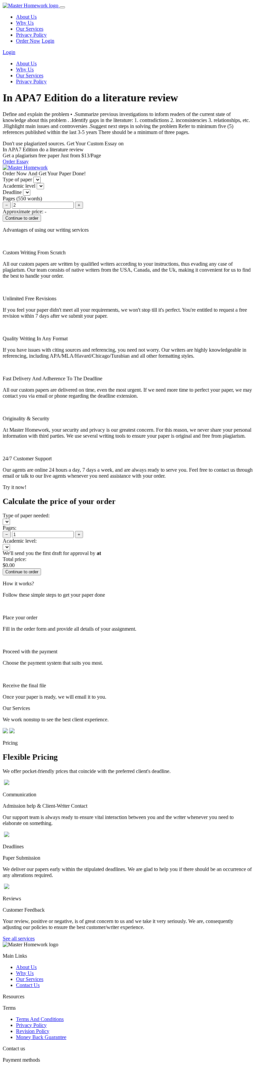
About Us (26, 17)
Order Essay (16, 161)
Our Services (29, 29)
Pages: (9, 528)
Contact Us (28, 985)
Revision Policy (32, 1031)
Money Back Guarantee (41, 1037)
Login (48, 41)
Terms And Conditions (40, 1019)
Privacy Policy (31, 35)
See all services (19, 938)
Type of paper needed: (26, 515)
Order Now (28, 41)
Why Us (25, 23)
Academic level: (20, 541)
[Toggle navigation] (62, 7)
